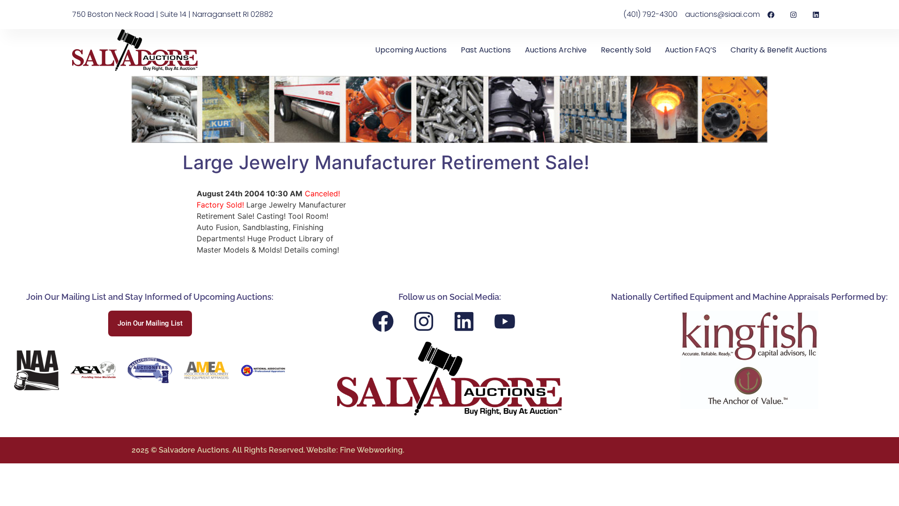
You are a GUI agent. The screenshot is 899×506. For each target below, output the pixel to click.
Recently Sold (626, 50)
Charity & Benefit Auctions (778, 50)
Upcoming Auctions (411, 50)
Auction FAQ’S (690, 50)
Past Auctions (486, 50)
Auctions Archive (556, 50)
